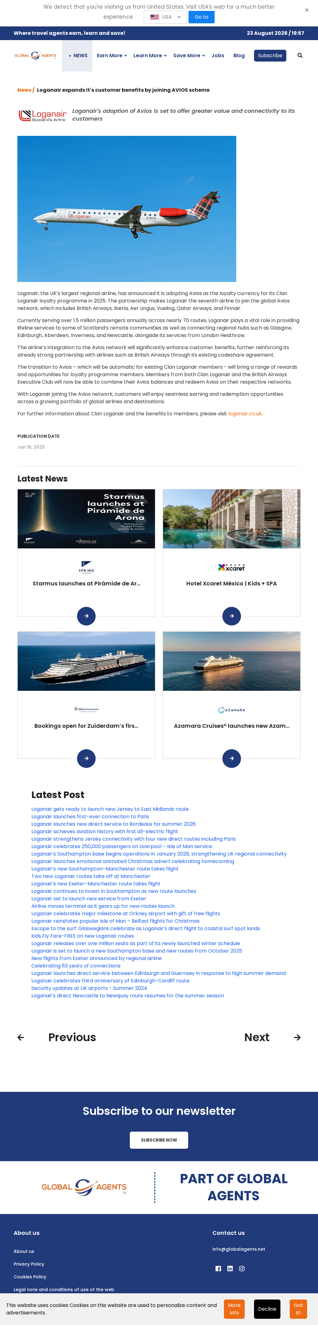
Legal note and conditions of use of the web (64, 1289)
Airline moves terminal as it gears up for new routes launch (103, 906)
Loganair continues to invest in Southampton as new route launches (113, 891)
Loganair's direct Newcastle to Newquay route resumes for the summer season (127, 995)
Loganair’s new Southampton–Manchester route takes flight (105, 868)
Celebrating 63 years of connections (75, 965)
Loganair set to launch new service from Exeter (88, 898)
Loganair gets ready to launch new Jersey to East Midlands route (110, 809)
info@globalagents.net (238, 1249)
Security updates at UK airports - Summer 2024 (89, 988)
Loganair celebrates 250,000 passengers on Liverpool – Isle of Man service (121, 846)
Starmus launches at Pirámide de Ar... (86, 583)
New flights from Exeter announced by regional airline (96, 958)
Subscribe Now (159, 1140)
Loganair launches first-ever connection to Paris (90, 816)
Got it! (298, 1309)
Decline (267, 1309)
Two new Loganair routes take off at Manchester (90, 876)
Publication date (38, 436)
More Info (234, 1309)
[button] (165, 17)
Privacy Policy (29, 1264)
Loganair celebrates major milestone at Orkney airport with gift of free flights (125, 913)
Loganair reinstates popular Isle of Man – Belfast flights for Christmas (115, 921)
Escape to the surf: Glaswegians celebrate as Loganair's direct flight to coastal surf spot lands (145, 928)
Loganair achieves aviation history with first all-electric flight (104, 831)
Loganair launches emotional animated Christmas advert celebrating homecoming (132, 861)
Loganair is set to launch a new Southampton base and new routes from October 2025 (136, 950)
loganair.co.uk (245, 413)
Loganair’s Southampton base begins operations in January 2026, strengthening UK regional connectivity (159, 853)
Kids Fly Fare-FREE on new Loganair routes (82, 936)
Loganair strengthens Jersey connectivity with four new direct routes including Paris (133, 839)
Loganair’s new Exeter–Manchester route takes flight (96, 883)
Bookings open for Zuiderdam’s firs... (86, 726)
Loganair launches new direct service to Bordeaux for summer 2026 (113, 824)
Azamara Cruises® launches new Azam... (231, 726)
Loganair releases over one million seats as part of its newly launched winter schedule (135, 943)
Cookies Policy (30, 1277)
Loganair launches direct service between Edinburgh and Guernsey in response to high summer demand (158, 973)
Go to (201, 17)
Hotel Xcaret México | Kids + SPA (231, 583)
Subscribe (270, 55)
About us (24, 1251)
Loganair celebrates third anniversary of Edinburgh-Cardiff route (110, 980)
